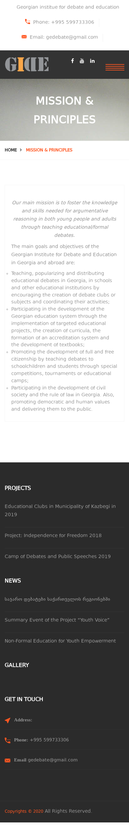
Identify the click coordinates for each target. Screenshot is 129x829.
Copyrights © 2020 (24, 812)
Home (11, 150)
